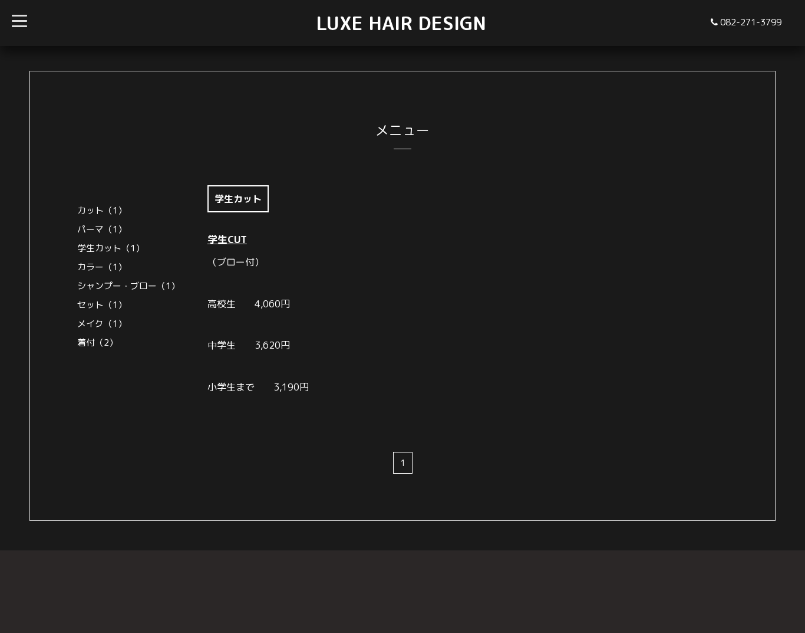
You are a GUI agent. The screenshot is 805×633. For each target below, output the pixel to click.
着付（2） (97, 342)
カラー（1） (102, 267)
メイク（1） (102, 323)
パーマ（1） (102, 229)
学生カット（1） (110, 248)
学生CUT (227, 239)
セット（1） (102, 305)
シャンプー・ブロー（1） (128, 286)
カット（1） (102, 210)
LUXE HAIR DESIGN (401, 23)
